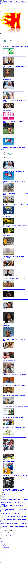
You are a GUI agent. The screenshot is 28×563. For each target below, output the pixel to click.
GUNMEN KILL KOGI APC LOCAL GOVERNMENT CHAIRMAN (13, 91)
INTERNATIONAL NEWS (6, 494)
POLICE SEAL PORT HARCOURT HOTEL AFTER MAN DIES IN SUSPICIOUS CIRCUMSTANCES (13, 235)
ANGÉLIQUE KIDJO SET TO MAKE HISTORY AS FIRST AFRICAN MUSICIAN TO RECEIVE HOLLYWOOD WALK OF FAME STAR (14, 289)
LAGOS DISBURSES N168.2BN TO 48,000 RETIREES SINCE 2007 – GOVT (15, 475)
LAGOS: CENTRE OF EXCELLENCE (6, 376)
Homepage (11, 535)
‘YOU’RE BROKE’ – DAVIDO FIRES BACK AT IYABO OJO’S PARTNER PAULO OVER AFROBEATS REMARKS (14, 360)
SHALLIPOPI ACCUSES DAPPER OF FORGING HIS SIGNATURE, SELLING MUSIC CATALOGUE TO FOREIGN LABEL (15, 299)
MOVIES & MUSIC (3, 543)
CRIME (2, 149)
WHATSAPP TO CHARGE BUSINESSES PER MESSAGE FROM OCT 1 (14, 56)
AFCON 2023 (4, 492)
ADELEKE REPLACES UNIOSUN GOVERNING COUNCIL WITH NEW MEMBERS (13, 516)
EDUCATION (3, 259)
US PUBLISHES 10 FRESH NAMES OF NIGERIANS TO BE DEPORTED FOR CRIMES (14, 499)
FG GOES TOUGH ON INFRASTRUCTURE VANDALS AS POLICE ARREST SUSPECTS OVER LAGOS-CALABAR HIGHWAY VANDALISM (15, 490)
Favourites (2, 11)
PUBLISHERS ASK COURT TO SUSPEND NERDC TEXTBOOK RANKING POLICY (13, 523)
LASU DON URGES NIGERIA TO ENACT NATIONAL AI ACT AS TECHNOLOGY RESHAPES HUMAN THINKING (13, 452)
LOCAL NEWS (5, 493)
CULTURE (2, 258)
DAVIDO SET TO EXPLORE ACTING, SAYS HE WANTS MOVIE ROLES (14, 374)
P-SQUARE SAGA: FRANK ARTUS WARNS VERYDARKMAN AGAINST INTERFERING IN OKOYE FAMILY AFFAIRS (14, 350)
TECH (3, 546)
